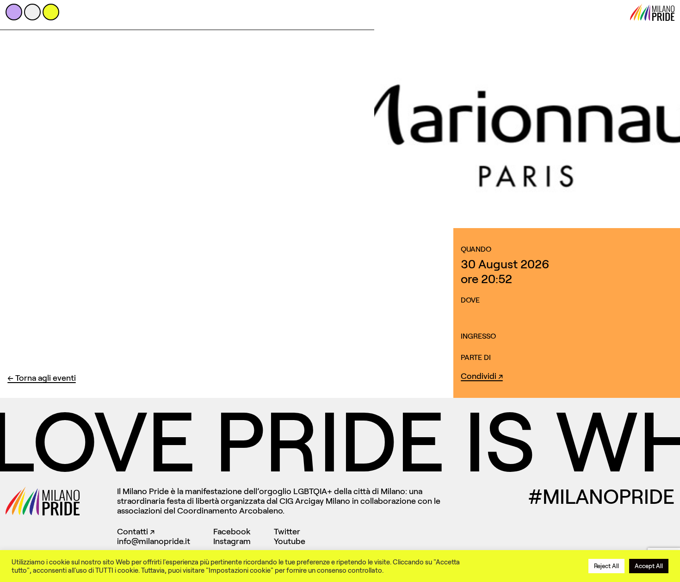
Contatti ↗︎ (136, 531)
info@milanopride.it (153, 541)
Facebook (232, 531)
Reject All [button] (606, 566)
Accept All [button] (649, 566)
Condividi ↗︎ (482, 376)
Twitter (287, 531)
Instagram (232, 541)
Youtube (289, 541)
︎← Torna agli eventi (41, 378)
